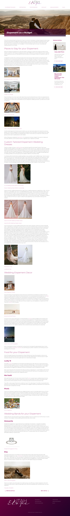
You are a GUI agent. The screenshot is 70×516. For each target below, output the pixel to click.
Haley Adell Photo (59, 52)
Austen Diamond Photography (11, 343)
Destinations (22, 7)
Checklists (55, 499)
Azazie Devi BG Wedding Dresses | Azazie (13, 223)
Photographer (33, 7)
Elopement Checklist (16, 347)
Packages (37, 499)
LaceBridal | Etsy (7, 269)
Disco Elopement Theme (9, 292)
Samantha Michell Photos (9, 316)
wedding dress (19, 147)
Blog (64, 7)
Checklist (43, 7)
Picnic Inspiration (8, 410)
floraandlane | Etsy (8, 266)
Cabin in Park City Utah (9, 114)
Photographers (39, 503)
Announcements (54, 7)
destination (20, 137)
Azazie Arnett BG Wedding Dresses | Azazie (13, 220)
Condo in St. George (8, 94)
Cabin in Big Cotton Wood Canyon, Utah (13, 128)
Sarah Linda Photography (9, 480)
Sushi (29, 378)
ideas (9, 395)
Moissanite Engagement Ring (10, 448)
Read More (58, 61)
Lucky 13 (10, 363)
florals (30, 318)
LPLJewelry (20, 455)
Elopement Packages (10, 7)
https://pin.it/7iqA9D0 (8, 487)
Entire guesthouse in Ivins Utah (11, 79)
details (10, 302)
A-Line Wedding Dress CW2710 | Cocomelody (13, 185)
